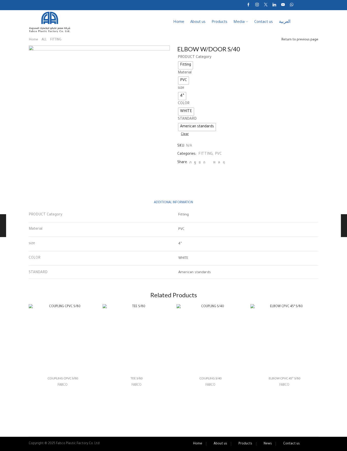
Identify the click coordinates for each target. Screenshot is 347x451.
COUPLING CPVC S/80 (63, 378)
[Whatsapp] (291, 5)
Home (178, 22)
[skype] (223, 163)
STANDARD (187, 119)
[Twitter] (265, 5)
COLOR (184, 104)
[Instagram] (257, 5)
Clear (185, 134)
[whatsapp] (219, 163)
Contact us (263, 22)
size (181, 88)
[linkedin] (214, 163)
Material (185, 73)
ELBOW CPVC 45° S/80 (284, 378)
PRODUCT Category (194, 57)
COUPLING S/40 (210, 378)
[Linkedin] (274, 5)
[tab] (173, 203)
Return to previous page (299, 40)
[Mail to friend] (209, 163)
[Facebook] (248, 5)
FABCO (63, 385)
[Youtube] (283, 5)
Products (219, 22)
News (268, 444)
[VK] (199, 163)
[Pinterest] (204, 163)
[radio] (185, 65)
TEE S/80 (137, 378)
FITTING (55, 40)
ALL (44, 40)
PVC (218, 154)
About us (198, 22)
